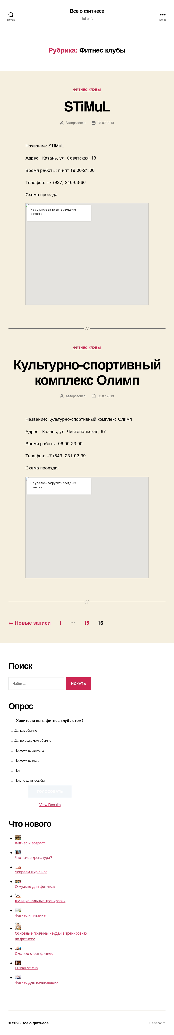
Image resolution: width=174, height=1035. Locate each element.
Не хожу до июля (27, 760)
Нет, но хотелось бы (29, 780)
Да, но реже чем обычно (32, 740)
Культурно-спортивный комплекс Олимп (87, 371)
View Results (50, 804)
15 (86, 622)
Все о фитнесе (87, 10)
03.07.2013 (106, 122)
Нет (17, 770)
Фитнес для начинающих (36, 982)
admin (81, 122)
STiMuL (87, 106)
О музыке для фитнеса (35, 886)
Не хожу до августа (29, 750)
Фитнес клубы (87, 90)
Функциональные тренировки (40, 900)
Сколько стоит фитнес (34, 953)
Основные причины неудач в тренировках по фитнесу (51, 935)
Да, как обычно (25, 730)
